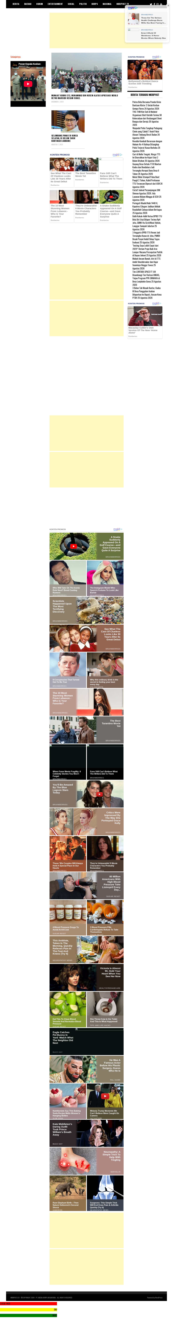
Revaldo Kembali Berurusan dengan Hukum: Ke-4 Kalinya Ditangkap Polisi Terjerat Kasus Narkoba (147, 144)
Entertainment (55, 3)
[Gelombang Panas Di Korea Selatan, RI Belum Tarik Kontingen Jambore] (68, 121)
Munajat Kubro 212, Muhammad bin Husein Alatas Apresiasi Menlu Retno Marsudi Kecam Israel (84, 97)
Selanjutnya (16, 57)
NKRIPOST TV (123, 3)
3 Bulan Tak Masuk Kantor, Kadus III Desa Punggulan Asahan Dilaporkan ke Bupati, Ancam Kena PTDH (146, 292)
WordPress (158, 1297)
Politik (83, 3)
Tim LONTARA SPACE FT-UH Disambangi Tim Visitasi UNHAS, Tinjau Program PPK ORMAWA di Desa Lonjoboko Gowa (146, 276)
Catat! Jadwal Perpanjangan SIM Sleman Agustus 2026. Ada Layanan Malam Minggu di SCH (146, 193)
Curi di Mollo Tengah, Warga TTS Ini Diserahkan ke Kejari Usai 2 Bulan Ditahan (146, 157)
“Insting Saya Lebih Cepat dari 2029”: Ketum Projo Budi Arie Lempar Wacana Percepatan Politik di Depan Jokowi (147, 250)
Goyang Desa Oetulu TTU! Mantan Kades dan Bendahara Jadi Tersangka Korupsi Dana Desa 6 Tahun (146, 168)
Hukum (39, 3)
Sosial (71, 3)
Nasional (107, 3)
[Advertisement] (106, 30)
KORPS (95, 3)
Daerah (28, 3)
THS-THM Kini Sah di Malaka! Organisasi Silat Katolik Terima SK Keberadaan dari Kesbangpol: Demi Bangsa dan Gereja (147, 116)
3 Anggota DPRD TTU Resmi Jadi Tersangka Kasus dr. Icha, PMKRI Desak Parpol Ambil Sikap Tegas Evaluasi (146, 237)
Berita (16, 3)
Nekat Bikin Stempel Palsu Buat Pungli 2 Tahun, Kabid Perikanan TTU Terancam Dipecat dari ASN (146, 180)
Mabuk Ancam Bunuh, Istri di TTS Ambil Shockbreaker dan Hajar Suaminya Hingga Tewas (146, 262)
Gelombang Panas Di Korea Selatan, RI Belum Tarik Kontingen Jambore (64, 138)
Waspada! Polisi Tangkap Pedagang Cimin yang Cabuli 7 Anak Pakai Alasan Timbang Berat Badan (147, 131)
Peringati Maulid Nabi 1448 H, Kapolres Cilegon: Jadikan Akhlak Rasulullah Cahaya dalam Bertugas (147, 206)
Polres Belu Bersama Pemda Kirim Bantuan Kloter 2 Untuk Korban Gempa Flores (146, 105)
